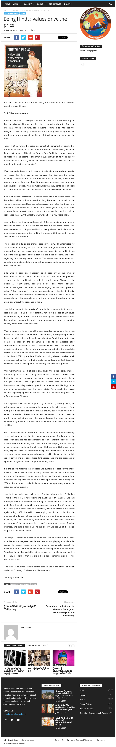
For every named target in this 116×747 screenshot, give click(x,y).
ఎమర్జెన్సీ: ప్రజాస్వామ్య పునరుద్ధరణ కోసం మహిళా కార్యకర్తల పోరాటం (14, 671)
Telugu (82, 695)
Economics (24, 584)
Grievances (101, 740)
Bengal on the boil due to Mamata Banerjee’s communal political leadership (60, 610)
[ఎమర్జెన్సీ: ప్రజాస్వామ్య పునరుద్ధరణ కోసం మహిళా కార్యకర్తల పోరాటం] (15, 658)
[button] (110, 4)
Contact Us (59, 740)
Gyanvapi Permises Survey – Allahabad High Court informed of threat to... (64, 694)
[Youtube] (18, 720)
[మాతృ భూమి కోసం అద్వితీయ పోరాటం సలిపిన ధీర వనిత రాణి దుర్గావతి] (48, 708)
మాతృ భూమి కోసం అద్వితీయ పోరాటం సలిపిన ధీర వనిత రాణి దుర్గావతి (64, 707)
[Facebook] (6, 720)
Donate (67, 4)
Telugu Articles (59, 665)
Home (6, 10)
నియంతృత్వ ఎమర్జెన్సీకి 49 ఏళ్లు (38, 669)
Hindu (34, 584)
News (7, 4)
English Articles (11, 13)
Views (15, 4)
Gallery (28, 4)
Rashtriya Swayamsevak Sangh (94, 713)
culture (14, 584)
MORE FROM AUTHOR (36, 646)
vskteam (10, 30)
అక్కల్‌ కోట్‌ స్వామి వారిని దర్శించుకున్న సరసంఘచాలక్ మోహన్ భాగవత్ (64, 721)
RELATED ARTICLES (14, 646)
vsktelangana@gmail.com (14, 714)
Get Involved (55, 4)
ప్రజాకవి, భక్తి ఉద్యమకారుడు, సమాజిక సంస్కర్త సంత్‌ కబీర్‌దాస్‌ (62, 671)
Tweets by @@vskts (89, 50)
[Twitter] (13, 720)
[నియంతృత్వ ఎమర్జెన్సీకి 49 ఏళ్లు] (39, 658)
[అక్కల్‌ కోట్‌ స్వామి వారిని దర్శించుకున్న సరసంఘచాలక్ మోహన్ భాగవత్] (48, 721)
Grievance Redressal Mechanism (80, 740)
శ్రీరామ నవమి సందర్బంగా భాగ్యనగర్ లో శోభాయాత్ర (20, 607)
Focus (40, 4)
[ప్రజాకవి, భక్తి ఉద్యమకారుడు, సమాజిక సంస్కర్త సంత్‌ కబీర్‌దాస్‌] (63, 658)
